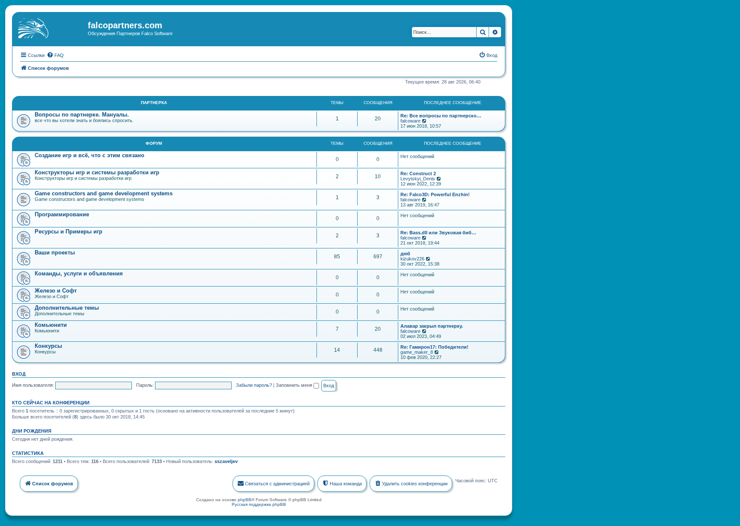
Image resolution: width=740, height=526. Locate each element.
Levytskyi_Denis (417, 178)
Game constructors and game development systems (104, 193)
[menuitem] (55, 55)
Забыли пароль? (254, 385)
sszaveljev (226, 461)
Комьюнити (51, 325)
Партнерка (154, 102)
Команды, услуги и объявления (79, 273)
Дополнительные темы (67, 308)
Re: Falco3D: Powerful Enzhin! (435, 194)
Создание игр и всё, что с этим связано (89, 155)
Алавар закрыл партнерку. (431, 326)
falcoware (410, 120)
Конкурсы (48, 346)
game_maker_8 (416, 352)
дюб (405, 253)
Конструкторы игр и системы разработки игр (97, 172)
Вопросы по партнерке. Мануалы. (82, 114)
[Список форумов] (51, 28)
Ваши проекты (55, 252)
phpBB (244, 499)
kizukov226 (412, 258)
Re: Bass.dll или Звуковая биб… (438, 232)
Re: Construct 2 (418, 173)
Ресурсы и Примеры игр (68, 231)
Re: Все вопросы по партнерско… (440, 115)
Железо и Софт (56, 290)
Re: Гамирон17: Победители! (434, 347)
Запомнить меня (294, 385)
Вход (19, 374)
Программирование (62, 214)
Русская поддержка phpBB (259, 504)
